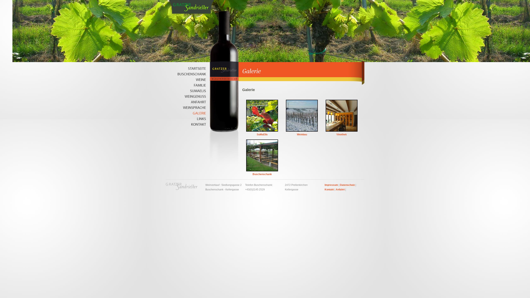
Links (201, 118)
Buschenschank (191, 74)
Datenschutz (347, 185)
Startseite (197, 68)
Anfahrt (198, 102)
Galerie (199, 113)
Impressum (331, 185)
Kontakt (198, 124)
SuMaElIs (198, 90)
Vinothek (341, 133)
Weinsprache (194, 107)
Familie (200, 85)
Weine (201, 79)
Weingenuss (195, 96)
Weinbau (302, 133)
